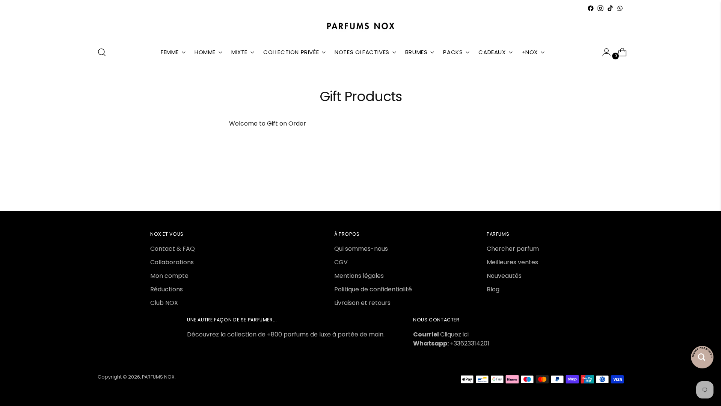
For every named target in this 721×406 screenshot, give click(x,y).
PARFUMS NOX (158, 377)
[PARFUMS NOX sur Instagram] (600, 8)
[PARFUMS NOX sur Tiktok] (610, 8)
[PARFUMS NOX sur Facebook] (590, 8)
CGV (341, 262)
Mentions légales (359, 275)
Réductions (166, 289)
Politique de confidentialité (373, 289)
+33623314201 (469, 343)
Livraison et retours (362, 302)
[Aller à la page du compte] (603, 52)
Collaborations (172, 262)
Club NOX (164, 302)
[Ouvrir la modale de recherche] (101, 52)
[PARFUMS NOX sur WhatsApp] (620, 8)
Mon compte (169, 275)
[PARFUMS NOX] (360, 26)
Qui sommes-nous (361, 248)
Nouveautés (504, 275)
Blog (493, 289)
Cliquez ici (454, 334)
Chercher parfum (513, 248)
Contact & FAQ (172, 248)
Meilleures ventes (512, 262)
